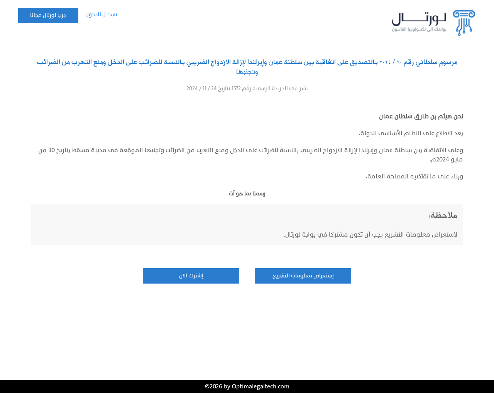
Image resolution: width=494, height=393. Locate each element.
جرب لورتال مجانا (48, 15)
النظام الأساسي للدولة (390, 133)
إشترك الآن (191, 275)
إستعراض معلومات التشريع (303, 275)
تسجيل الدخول (101, 14)
